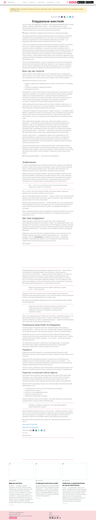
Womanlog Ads (50, 2)
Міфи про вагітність (15, 483)
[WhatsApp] (67, 17)
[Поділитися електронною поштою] (59, 17)
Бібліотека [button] (32, 2)
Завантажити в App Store (29, 424)
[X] (64, 17)
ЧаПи (50, 512)
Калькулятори (41, 2)
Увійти (58, 2)
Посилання (25, 432)
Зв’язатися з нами (54, 516)
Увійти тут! (17, 10)
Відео (50, 514)
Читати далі (11, 504)
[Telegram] (70, 17)
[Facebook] (62, 17)
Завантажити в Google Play (30, 427)
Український (73, 2)
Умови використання (15, 514)
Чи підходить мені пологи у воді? (47, 483)
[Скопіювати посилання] (73, 17)
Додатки (25, 2)
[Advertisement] (48, 256)
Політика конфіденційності (16, 512)
